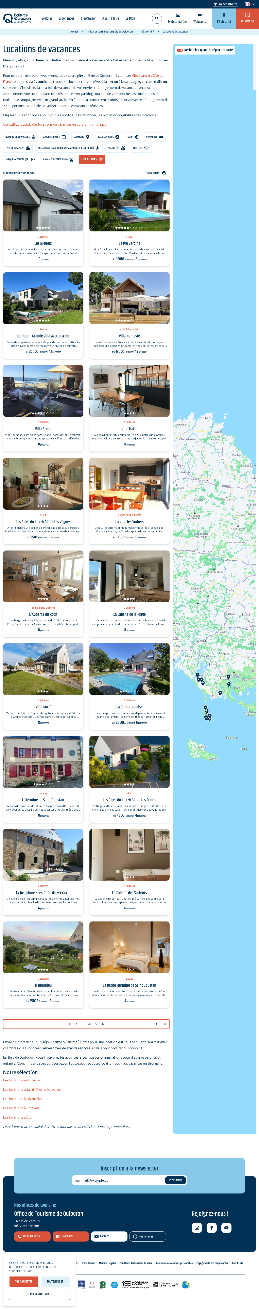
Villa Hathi (129, 429)
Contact (104, 1236)
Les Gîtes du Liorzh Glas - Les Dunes (129, 800)
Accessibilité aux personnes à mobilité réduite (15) (66, 148)
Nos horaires (146, 1236)
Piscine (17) (114, 148)
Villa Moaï (43, 707)
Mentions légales (107, 1263)
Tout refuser (55, 1281)
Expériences (66, 18)
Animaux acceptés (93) (55, 159)
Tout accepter (24, 1281)
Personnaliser (39, 1294)
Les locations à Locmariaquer (25, 1099)
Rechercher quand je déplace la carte (208, 50)
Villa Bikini (43, 429)
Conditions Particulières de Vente (136, 1263)
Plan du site (237, 1263)
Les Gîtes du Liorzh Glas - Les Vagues (43, 522)
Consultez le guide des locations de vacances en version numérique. (55, 124)
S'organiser (88, 18)
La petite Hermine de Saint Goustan (129, 985)
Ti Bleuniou (43, 985)
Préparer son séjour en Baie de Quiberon (110, 31)
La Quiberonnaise (129, 707)
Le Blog (130, 18)
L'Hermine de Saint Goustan (43, 800)
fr (246, 4)
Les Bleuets (43, 243)
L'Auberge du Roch (43, 614)
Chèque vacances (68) (17, 159)
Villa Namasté (129, 336)
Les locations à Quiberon (22, 1080)
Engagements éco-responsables (212, 1263)
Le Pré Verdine (129, 243)
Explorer (46, 18)
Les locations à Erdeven (21, 1108)
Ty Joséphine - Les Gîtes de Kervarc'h (43, 893)
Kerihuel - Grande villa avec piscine (43, 336)
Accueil (74, 31)
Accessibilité (225, 4)
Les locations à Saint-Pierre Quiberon (32, 1089)
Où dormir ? (147, 31)
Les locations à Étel (18, 1117)
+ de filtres (89, 159)
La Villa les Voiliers (129, 522)
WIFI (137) (138, 148)
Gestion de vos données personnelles (174, 1263)
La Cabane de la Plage (129, 614)
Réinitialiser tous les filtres (19, 173)
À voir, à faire (110, 18)
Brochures (67, 1236)
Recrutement (88, 1263)
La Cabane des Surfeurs (129, 893)
